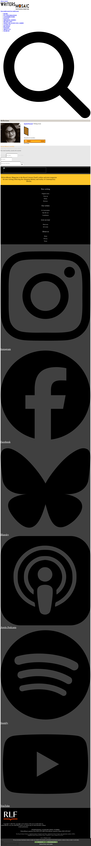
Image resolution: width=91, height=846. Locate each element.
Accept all (40, 842)
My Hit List (45, 212)
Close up (45, 196)
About (45, 236)
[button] (10, 11)
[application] (34, 141)
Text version (26, 143)
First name (3, 155)
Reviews (45, 201)
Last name (20, 155)
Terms (45, 241)
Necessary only (52, 842)
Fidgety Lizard (47, 838)
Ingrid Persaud (28, 123)
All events (45, 227)
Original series (45, 193)
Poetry (45, 198)
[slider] (35, 141)
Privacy (45, 238)
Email (21, 162)
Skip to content (4, 1)
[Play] (26, 141)
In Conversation (45, 210)
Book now (45, 224)
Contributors (45, 215)
